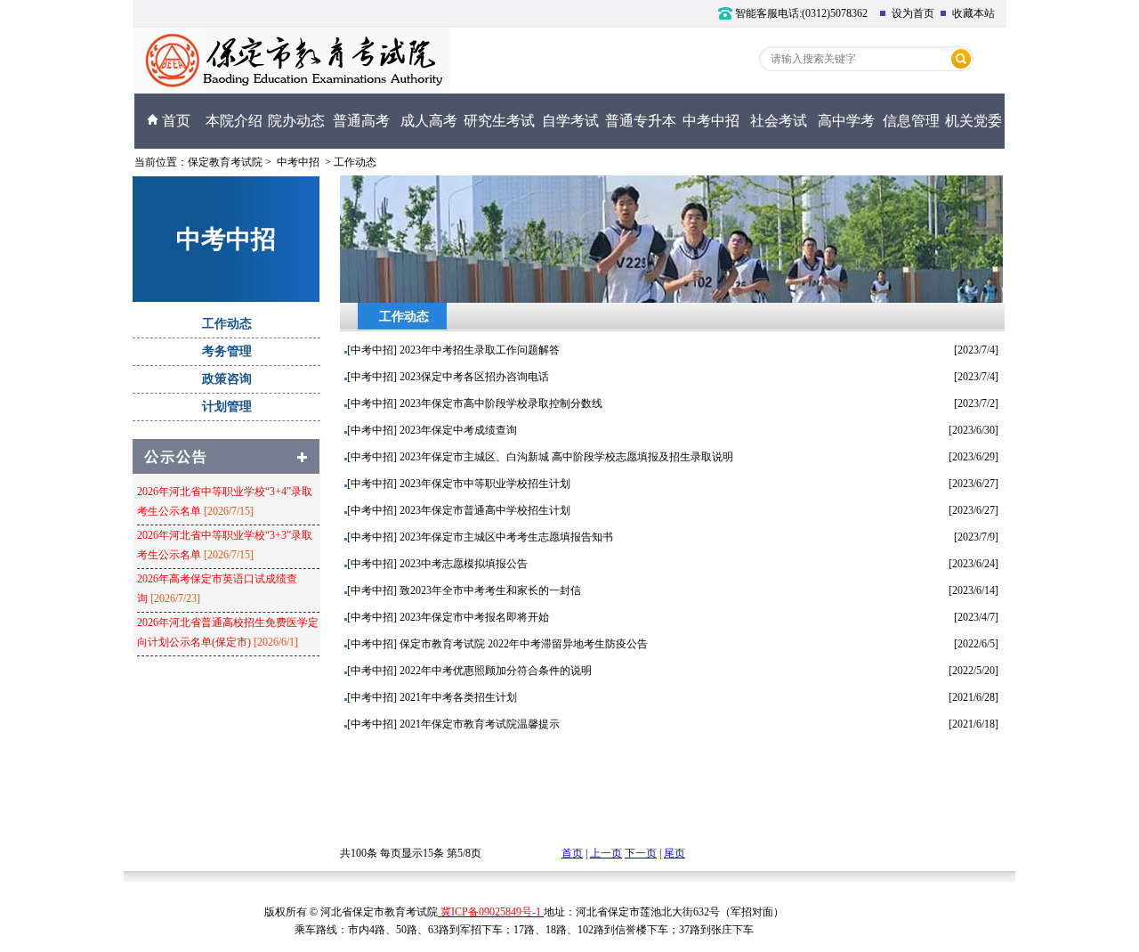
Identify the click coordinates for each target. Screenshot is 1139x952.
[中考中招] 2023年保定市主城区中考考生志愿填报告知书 (480, 537)
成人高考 (428, 120)
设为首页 (910, 13)
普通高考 (361, 120)
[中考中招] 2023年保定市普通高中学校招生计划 (458, 510)
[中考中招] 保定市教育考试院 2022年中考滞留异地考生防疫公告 (497, 644)
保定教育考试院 (225, 162)
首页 (174, 120)
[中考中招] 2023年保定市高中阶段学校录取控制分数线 (474, 403)
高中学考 (846, 120)
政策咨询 (227, 379)
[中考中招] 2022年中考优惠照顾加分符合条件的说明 (469, 670)
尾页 (674, 853)
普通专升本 (640, 120)
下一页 (641, 853)
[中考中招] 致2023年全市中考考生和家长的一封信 (464, 590)
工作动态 (355, 162)
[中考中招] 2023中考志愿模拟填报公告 (437, 563)
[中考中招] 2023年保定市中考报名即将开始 (448, 617)
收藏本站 (971, 13)
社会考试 (778, 120)
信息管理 (911, 120)
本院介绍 (234, 120)
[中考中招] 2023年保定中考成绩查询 (432, 430)
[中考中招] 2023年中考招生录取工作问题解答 (453, 350)
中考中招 (711, 120)
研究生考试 (499, 120)
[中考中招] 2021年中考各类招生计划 (432, 697)
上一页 (606, 853)
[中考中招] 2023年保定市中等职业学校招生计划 (458, 483)
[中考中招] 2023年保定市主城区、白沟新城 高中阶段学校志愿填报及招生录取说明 (540, 457)
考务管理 (227, 351)
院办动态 (296, 120)
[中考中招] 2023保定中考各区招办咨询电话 (448, 376)
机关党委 (973, 120)
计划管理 (227, 406)
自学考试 (570, 120)
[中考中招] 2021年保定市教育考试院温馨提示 (453, 724)
